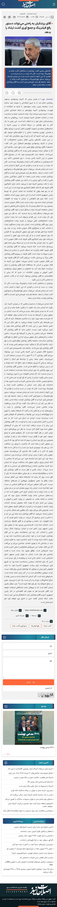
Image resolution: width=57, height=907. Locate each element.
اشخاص (22, 14)
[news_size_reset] (13, 92)
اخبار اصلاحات (31, 14)
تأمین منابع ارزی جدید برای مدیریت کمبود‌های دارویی (33, 827)
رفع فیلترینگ (35, 626)
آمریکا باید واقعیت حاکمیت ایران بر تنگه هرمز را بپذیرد (33, 777)
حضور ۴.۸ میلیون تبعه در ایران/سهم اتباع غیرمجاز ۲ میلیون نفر (30, 849)
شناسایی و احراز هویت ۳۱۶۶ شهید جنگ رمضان (36, 836)
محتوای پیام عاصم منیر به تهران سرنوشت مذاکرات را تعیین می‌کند (29, 799)
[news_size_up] (19, 92)
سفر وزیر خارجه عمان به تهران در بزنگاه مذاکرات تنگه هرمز (32, 790)
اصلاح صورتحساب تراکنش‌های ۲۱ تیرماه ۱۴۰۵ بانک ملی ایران (30, 773)
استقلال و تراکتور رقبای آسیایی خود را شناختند (36, 831)
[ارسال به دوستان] (14, 17)
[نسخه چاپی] (4, 17)
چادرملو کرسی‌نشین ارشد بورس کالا (40, 782)
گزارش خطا (14, 610)
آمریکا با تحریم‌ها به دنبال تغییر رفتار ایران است (36, 786)
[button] (10, 754)
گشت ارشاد (47, 626)
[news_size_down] (6, 92)
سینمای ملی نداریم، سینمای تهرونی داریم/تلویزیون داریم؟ (32, 853)
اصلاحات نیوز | (47, 99)
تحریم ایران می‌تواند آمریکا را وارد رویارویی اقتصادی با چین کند (30, 769)
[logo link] (28, 4)
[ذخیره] (9, 17)
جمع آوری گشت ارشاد (19, 626)
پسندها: (33, 615)
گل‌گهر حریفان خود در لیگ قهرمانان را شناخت (36, 840)
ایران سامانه (41, 904)
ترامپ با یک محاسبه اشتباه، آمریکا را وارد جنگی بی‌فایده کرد (31, 795)
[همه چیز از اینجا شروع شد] (28, 728)
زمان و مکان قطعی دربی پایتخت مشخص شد (36, 857)
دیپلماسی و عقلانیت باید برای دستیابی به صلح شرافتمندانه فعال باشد (28, 811)
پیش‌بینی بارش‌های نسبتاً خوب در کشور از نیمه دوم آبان (32, 844)
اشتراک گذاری (20, 616)
